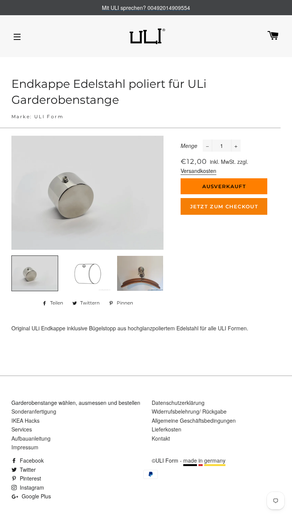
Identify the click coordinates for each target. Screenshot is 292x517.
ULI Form (167, 460)
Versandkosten (198, 170)
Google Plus (35, 496)
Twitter (27, 469)
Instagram (31, 487)
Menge (189, 145)
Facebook (31, 460)
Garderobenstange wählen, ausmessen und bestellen (75, 402)
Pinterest (29, 478)
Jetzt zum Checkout (224, 206)
